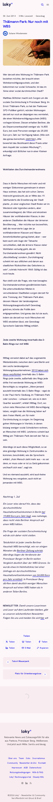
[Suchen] (42, 4)
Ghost (31, 798)
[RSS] (30, 783)
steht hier (30, 139)
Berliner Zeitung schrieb (30, 550)
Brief (39, 798)
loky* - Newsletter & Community (30, 795)
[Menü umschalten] (47, 4)
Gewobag (40, 16)
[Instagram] (22, 783)
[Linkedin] (26, 783)
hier (42, 617)
